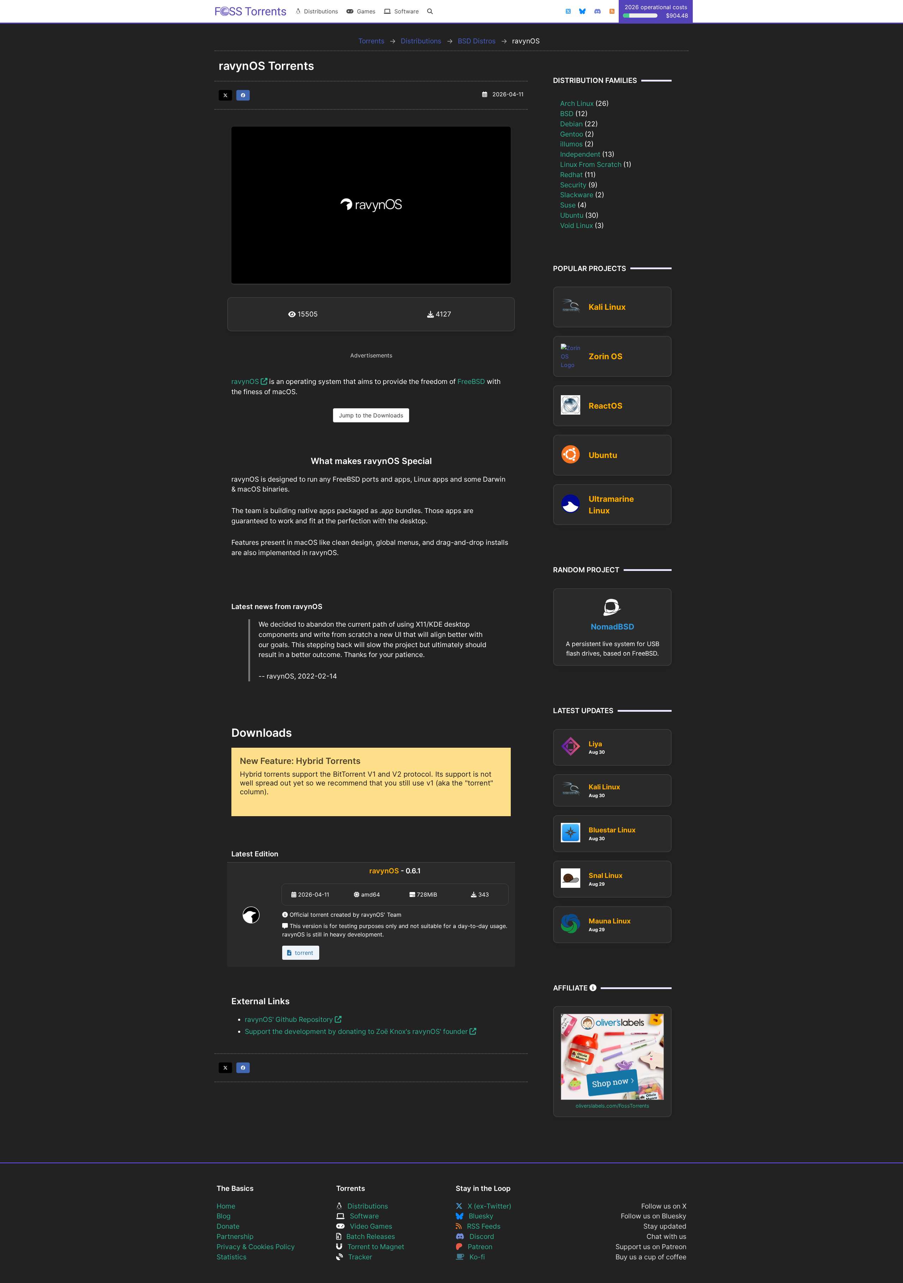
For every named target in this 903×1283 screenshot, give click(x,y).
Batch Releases (368, 1236)
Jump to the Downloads (371, 415)
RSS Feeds (481, 1226)
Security (573, 185)
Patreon (477, 1246)
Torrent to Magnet (373, 1246)
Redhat (571, 174)
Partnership (235, 1236)
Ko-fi (474, 1257)
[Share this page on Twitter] (225, 95)
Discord (479, 1236)
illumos (571, 144)
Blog (224, 1216)
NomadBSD (612, 626)
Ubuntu (571, 215)
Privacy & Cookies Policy (256, 1246)
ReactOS (606, 405)
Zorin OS (606, 356)
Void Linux (576, 225)
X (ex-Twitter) (486, 1206)
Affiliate (571, 988)
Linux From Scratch (591, 164)
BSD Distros (477, 41)
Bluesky (478, 1216)
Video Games (368, 1226)
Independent (580, 154)
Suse (568, 205)
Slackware (576, 195)
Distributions (319, 11)
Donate (228, 1226)
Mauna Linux (610, 921)
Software (405, 11)
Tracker (357, 1257)
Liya (595, 744)
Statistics (232, 1257)
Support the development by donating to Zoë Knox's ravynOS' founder (357, 1031)
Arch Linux (577, 103)
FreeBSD (471, 381)
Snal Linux (606, 875)
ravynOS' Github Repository (290, 1019)
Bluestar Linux (612, 830)
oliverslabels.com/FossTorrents (612, 1106)
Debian (571, 124)
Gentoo (571, 134)
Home (226, 1206)
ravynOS (246, 381)
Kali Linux (607, 307)
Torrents (371, 41)
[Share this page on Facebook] (243, 95)
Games (364, 11)
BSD (567, 113)
